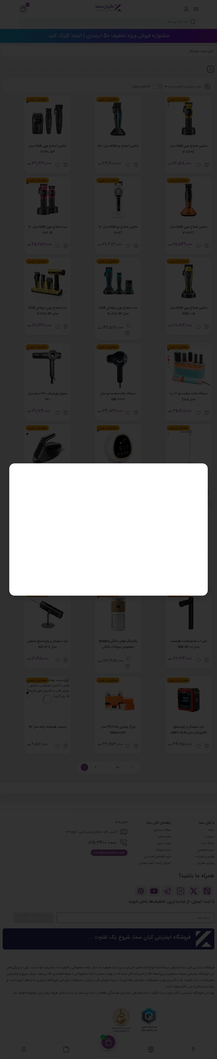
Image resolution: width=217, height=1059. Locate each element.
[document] (108, 529)
